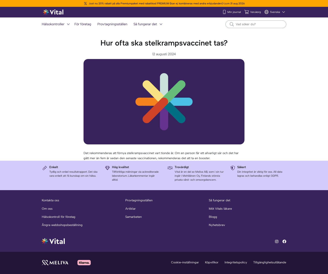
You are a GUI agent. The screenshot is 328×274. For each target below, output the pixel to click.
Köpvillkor (211, 262)
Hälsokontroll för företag (58, 217)
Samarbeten (133, 217)
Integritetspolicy (236, 262)
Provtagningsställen (139, 200)
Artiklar (130, 208)
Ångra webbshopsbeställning (62, 225)
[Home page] (53, 12)
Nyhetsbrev (217, 225)
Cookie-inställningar (185, 262)
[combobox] (256, 24)
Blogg (213, 217)
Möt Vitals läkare (220, 208)
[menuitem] (56, 24)
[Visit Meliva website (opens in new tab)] (55, 262)
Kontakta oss (50, 200)
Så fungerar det (219, 200)
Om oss (47, 208)
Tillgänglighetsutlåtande (269, 262)
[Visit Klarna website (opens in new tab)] (84, 262)
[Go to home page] (53, 241)
